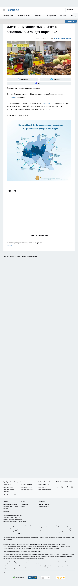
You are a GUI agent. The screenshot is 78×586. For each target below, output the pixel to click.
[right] (75, 15)
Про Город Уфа (42, 487)
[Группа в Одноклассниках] (61, 487)
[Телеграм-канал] (55, 79)
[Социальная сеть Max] (39, 83)
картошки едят (48, 103)
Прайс (23, 506)
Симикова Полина (62, 38)
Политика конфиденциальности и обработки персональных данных (22, 551)
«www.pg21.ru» (17, 515)
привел (13, 97)
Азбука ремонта (8, 16)
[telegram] (16, 190)
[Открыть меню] (4, 10)
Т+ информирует (50, 16)
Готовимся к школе (23, 16)
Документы (37, 16)
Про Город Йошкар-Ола (44, 482)
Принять (71, 21)
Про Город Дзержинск (27, 489)
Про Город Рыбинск (26, 487)
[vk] (9, 190)
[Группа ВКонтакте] (22, 79)
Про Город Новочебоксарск (11, 482)
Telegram (5, 501)
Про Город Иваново (26, 484)
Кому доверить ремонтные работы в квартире (24, 244)
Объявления (24, 504)
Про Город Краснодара (10, 494)
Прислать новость (70, 10)
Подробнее (57, 548)
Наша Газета (7, 484)
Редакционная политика (10, 504)
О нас (23, 501)
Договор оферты (44, 504)
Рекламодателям (44, 506)
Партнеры (6, 511)
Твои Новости (24, 482)
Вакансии (63, 16)
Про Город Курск (8, 487)
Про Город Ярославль (44, 484)
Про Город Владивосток (44, 489)
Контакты (42, 501)
